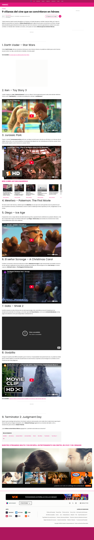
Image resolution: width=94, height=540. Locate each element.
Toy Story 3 (54, 435)
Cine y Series (6, 197)
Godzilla (4, 8)
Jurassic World (19, 435)
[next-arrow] (61, 191)
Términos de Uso (65, 512)
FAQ (76, 514)
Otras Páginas (24, 503)
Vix (34, 1)
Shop (62, 1)
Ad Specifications (66, 514)
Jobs (61, 514)
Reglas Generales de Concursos (50, 519)
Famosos (48, 1)
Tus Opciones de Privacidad (81, 519)
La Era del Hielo (27, 435)
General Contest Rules (61, 519)
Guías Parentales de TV (82, 514)
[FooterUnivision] (11, 503)
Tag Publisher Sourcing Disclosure (49, 517)
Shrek (34, 435)
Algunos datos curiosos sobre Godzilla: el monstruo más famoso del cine (27, 398)
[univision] (5, 5)
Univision (9, 15)
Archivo (57, 514)
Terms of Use (72, 512)
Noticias (38, 1)
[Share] (60, 16)
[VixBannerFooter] (47, 497)
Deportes (53, 1)
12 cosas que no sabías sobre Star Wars (19, 55)
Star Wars (40, 435)
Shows (43, 1)
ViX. (4, 438)
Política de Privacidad (51, 512)
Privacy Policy (58, 512)
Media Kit (72, 514)
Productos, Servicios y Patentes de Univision (78, 517)
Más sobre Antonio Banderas (15, 181)
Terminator (47, 435)
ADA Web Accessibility (50, 514)
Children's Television (71, 519)
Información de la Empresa (81, 512)
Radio (58, 1)
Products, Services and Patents (63, 517)
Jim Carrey (11, 435)
